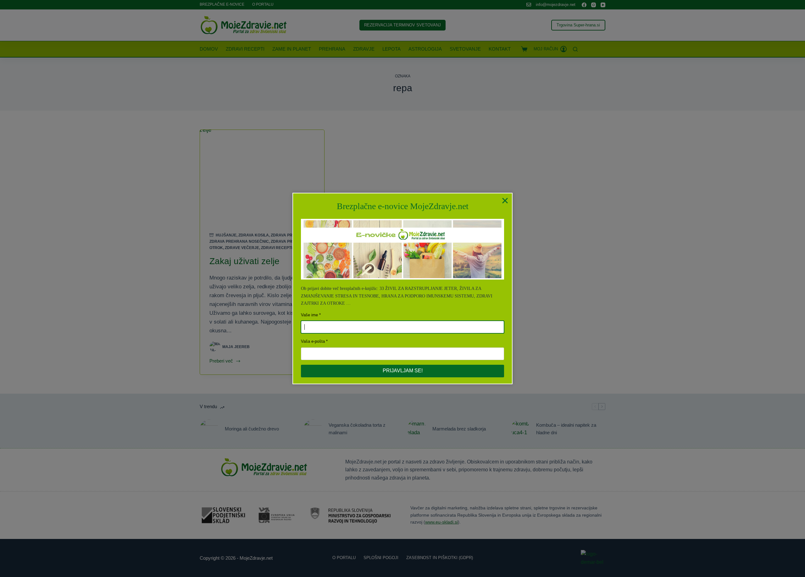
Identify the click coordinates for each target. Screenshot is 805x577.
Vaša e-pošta (313, 341)
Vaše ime (309, 315)
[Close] (505, 200)
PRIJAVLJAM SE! (403, 370)
